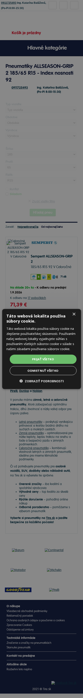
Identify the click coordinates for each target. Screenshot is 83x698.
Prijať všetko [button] (43, 359)
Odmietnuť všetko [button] (42, 370)
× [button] (73, 314)
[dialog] (41, 349)
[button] (41, 380)
